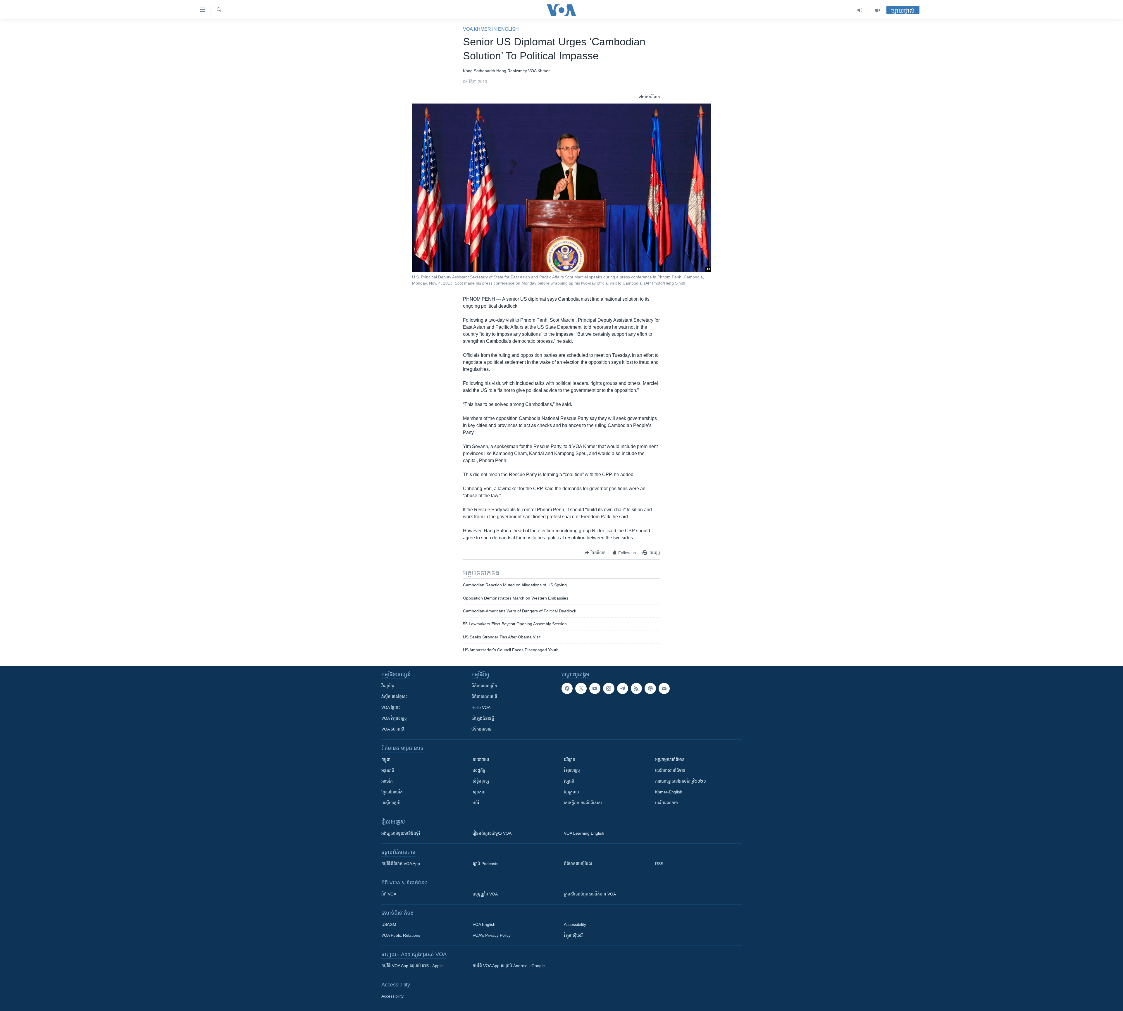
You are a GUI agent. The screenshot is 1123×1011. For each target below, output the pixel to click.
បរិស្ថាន (569, 759)
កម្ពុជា (385, 759)
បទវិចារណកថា (666, 802)
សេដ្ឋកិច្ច (479, 770)
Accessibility (575, 924)
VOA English (484, 924)
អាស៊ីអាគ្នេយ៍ (390, 802)
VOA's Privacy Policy (492, 935)
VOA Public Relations (400, 935)
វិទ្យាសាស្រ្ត (572, 770)
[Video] (877, 10)
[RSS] (636, 688)
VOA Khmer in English (491, 29)
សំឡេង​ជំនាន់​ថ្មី (482, 718)
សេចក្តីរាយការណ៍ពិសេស (583, 802)
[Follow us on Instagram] (608, 688)
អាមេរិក (387, 781)
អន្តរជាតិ (387, 770)
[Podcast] (650, 688)
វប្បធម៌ (569, 781)
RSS (659, 863)
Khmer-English (668, 792)
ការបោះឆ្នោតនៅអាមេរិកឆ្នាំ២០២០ (680, 781)
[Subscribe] (664, 688)
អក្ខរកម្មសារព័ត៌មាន (670, 759)
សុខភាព (479, 792)
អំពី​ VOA (388, 894)
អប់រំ (476, 802)
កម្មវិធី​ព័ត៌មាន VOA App (400, 863)
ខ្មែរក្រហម (571, 792)
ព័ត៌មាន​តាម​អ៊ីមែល (578, 863)
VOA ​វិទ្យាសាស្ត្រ (394, 718)
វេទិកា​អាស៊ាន (481, 729)
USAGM (388, 924)
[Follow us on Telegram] (622, 688)
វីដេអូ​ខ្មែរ (387, 685)
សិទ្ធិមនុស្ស (481, 781)
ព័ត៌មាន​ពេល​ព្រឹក (484, 685)
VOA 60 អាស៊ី (392, 729)
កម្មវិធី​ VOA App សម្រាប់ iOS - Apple (412, 965)
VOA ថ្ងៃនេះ (390, 707)
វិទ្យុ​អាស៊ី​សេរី (573, 935)
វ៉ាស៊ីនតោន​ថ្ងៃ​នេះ (394, 696)
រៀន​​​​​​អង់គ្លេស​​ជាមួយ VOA (492, 833)
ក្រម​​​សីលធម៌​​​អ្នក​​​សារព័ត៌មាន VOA (590, 894)
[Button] (649, 96)
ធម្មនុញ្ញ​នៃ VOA (485, 894)
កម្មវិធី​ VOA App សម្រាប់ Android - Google (509, 965)
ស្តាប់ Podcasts (485, 863)
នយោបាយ (481, 759)
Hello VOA (480, 707)
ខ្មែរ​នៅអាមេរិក (392, 792)
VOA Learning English (584, 833)
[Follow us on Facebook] (567, 688)
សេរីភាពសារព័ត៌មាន (670, 770)
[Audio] (860, 10)
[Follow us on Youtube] (594, 688)
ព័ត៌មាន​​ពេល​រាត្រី (484, 696)
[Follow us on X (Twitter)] (580, 688)
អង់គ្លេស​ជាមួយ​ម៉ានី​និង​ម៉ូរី (400, 833)
